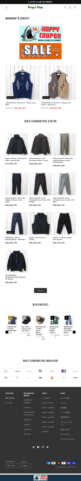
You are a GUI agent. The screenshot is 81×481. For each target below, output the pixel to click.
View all (41, 290)
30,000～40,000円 (48, 417)
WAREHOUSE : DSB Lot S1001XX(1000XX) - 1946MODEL (15, 238)
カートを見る (65, 398)
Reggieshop (62, 467)
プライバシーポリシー (67, 423)
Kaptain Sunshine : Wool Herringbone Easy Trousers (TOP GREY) (63, 200)
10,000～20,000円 (48, 408)
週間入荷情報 (10, 398)
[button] (6, 7)
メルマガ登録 (65, 412)
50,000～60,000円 (48, 427)
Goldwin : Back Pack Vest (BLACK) (37, 238)
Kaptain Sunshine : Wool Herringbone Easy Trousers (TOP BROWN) (40, 200)
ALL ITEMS (8, 403)
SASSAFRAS (27, 420)
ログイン (64, 403)
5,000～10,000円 (47, 403)
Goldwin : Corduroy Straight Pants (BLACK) (62, 238)
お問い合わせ (65, 429)
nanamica (27, 425)
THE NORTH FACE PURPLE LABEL (29, 413)
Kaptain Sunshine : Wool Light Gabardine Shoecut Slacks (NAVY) (15, 200)
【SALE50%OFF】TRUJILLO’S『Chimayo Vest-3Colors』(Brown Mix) (56, 104)
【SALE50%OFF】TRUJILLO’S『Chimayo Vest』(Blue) (21, 104)
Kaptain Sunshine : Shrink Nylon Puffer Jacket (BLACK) (16, 159)
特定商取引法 (65, 417)
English (24, 466)
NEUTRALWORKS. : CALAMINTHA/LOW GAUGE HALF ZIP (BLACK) (15, 277)
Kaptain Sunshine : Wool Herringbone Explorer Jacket (38, 159)
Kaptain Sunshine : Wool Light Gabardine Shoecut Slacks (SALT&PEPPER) (63, 160)
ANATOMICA (28, 429)
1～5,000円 (45, 398)
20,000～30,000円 (48, 412)
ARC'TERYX (27, 434)
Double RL (27, 407)
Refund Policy (65, 434)
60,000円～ (46, 432)
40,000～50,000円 (48, 422)
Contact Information (68, 439)
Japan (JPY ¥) (11, 466)
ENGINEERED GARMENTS (28, 401)
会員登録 (64, 408)
